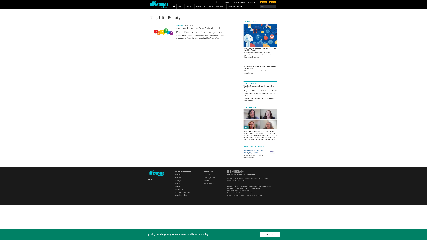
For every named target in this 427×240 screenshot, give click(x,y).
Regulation (179, 25)
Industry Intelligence (234, 6)
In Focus (188, 6)
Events (211, 6)
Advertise (207, 181)
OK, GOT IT (270, 234)
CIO (228, 175)
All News (178, 178)
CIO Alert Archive (181, 195)
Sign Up (273, 2)
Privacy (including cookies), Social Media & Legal (244, 195)
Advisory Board (239, 2)
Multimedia (219, 6)
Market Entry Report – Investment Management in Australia (254, 151)
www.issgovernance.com (236, 180)
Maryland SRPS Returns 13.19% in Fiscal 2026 (260, 91)
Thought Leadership (182, 192)
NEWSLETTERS (252, 2)
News (179, 6)
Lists (205, 6)
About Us (228, 2)
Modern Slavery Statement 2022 (238, 191)
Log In (264, 2)
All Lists (178, 183)
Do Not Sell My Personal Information (240, 193)
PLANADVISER (236, 175)
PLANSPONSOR (249, 175)
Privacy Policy (201, 234)
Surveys (198, 6)
